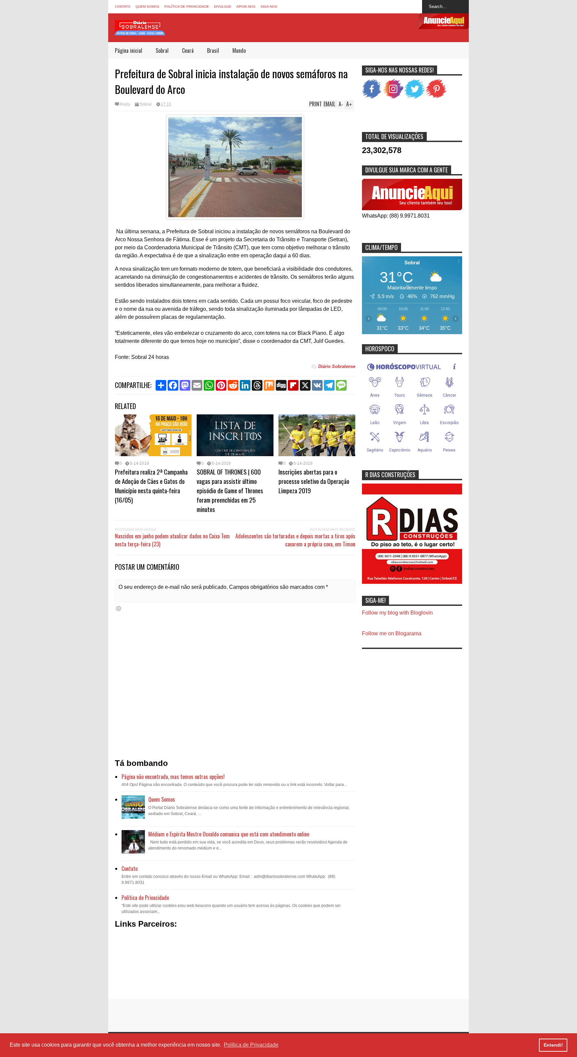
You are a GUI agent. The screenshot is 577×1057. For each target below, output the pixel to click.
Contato (123, 6)
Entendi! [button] (553, 1045)
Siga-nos (268, 6)
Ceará (188, 50)
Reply (125, 104)
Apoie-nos (245, 6)
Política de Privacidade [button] (251, 1045)
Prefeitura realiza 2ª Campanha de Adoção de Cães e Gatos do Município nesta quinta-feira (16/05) (151, 485)
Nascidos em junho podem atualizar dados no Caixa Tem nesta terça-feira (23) (172, 540)
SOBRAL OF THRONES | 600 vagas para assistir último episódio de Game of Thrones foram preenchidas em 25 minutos (230, 490)
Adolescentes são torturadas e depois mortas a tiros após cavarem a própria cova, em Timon (295, 540)
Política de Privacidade (186, 6)
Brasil (213, 50)
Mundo (239, 50)
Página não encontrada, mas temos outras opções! (173, 777)
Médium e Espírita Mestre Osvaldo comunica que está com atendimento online (228, 834)
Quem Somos (147, 6)
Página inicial (128, 50)
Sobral (162, 50)
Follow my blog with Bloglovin (397, 613)
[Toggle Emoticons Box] (118, 608)
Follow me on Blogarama (391, 633)
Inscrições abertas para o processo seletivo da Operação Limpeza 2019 (313, 481)
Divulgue (222, 6)
